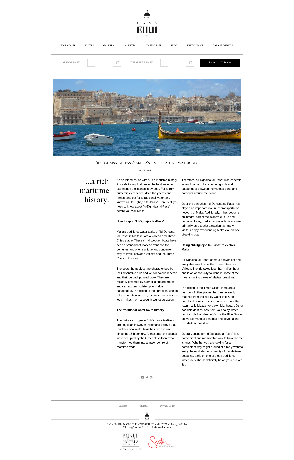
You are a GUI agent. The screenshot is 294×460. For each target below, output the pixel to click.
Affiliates (143, 406)
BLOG (174, 45)
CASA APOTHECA (223, 45)
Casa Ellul (147, 23)
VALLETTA (130, 45)
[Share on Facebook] (142, 377)
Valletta (123, 406)
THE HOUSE (68, 45)
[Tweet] (147, 377)
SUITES (89, 45)
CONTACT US (153, 45)
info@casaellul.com (160, 427)
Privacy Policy (167, 406)
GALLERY (108, 45)
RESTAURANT (195, 45)
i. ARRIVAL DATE (70, 62)
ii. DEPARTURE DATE (140, 62)
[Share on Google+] (151, 377)
